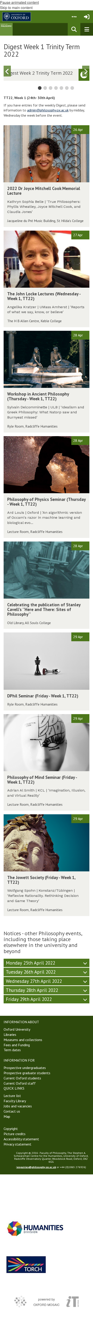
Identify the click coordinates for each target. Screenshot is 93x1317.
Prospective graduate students (27, 1073)
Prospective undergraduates (25, 1067)
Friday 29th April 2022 (29, 999)
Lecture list (12, 1095)
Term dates (12, 1050)
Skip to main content (16, 7)
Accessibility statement (21, 1139)
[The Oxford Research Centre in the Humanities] (26, 1264)
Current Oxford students (22, 1078)
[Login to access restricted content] (86, 16)
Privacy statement (17, 1144)
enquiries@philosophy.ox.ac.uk (36, 1167)
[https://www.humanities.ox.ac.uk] (35, 1228)
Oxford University (17, 1029)
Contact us (12, 1111)
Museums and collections (23, 1039)
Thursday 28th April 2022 (32, 990)
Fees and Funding (17, 1045)
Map (7, 1116)
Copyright (11, 1128)
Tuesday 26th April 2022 (31, 972)
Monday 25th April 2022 (30, 963)
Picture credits (15, 1134)
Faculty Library (15, 1101)
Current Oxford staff (20, 1083)
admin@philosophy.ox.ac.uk (48, 110)
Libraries (10, 1034)
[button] (74, 16)
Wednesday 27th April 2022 (34, 981)
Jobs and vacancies (18, 1106)
